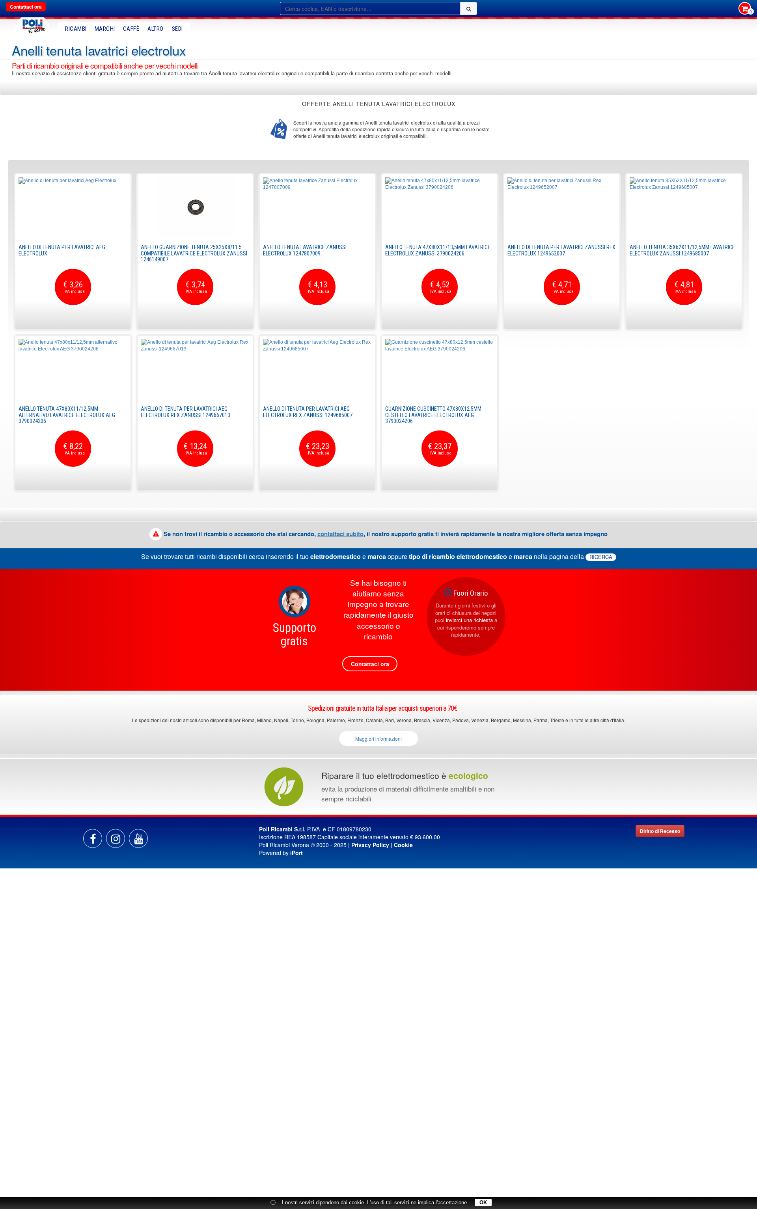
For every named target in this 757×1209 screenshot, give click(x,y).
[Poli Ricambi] (33, 24)
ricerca (600, 557)
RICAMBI (76, 28)
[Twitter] (138, 838)
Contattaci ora (26, 6)
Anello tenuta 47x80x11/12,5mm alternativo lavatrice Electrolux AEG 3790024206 (67, 415)
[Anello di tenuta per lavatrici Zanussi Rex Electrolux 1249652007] (561, 207)
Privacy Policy (370, 845)
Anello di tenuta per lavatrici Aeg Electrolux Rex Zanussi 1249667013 (185, 412)
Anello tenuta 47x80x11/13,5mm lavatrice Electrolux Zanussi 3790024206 (437, 250)
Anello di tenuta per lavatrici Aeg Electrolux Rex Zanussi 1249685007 (307, 412)
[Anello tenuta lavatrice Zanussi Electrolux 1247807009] (317, 207)
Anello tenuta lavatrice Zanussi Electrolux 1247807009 (305, 250)
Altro (155, 28)
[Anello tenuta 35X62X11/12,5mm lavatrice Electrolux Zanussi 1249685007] (684, 207)
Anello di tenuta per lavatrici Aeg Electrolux (62, 250)
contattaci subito (340, 533)
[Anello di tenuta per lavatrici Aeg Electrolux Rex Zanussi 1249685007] (317, 368)
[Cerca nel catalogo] (468, 8)
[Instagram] (115, 838)
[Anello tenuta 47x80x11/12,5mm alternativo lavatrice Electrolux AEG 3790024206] (73, 368)
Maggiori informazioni (378, 738)
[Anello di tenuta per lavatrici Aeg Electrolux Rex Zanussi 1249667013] (195, 368)
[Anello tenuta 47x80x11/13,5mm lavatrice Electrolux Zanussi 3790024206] (439, 207)
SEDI (177, 28)
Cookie (403, 845)
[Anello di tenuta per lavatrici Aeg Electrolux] (73, 207)
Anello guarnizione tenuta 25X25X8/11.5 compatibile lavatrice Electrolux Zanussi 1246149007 (194, 253)
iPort (296, 853)
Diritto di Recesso (660, 831)
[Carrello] (744, 9)
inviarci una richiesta (469, 620)
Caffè (131, 28)
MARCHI (105, 28)
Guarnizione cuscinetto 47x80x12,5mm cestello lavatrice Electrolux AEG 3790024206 (433, 415)
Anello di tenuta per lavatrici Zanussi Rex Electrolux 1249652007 (561, 250)
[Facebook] (92, 838)
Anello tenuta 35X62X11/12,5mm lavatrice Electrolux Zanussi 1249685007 (682, 250)
